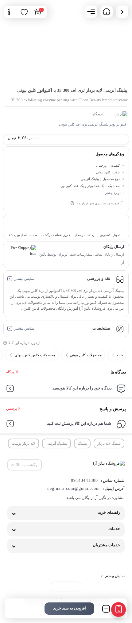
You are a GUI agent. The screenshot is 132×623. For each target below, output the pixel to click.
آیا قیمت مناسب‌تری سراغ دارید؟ (99, 203)
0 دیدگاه (12, 372)
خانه (120, 355)
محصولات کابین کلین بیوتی (34, 355)
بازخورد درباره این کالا (24, 343)
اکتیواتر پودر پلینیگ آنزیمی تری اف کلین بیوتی (93, 124)
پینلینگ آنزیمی (56, 443)
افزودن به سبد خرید (69, 608)
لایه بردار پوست (23, 443)
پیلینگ (82, 443)
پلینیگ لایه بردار (109, 443)
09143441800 (84, 480)
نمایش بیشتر (24, 279)
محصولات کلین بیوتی (86, 355)
